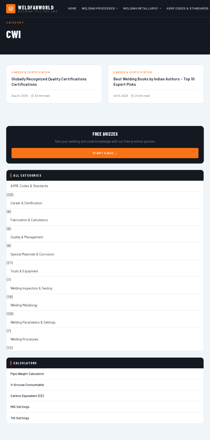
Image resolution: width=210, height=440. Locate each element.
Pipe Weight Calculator (27, 374)
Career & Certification (26, 203)
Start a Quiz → (105, 153)
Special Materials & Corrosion (32, 254)
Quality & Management (26, 237)
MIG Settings (19, 407)
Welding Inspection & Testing (31, 288)
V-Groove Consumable (27, 385)
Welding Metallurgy (140, 8)
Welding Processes (98, 8)
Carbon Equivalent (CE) (27, 396)
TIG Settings (19, 418)
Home (72, 8)
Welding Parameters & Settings (33, 322)
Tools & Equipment (24, 271)
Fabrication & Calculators (29, 220)
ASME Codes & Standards (29, 186)
